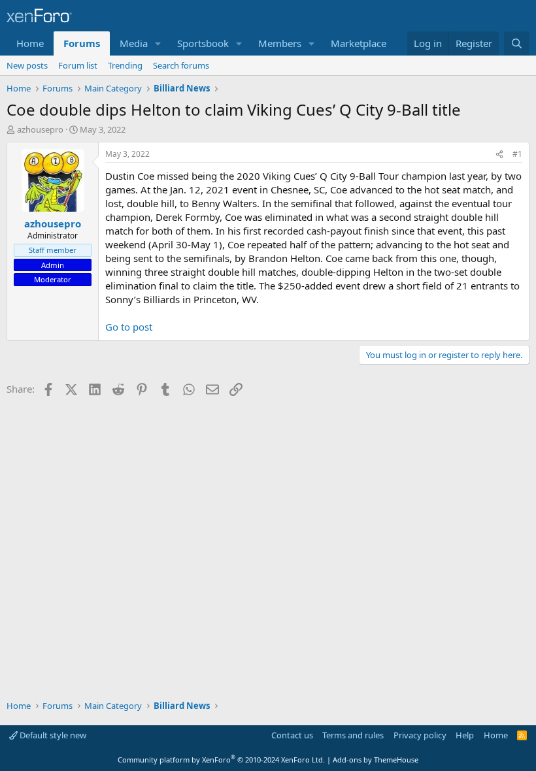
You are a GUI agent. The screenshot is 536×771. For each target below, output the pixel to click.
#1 (517, 153)
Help (465, 735)
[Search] (516, 43)
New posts (27, 65)
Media (134, 43)
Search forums (181, 65)
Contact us (292, 735)
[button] (158, 43)
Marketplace (358, 43)
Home (30, 43)
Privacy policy (420, 735)
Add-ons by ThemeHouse (375, 759)
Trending (125, 65)
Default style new (52, 735)
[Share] (499, 154)
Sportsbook (203, 43)
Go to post (128, 326)
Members (279, 43)
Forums (81, 43)
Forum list (77, 65)
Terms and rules (353, 735)
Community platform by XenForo (221, 759)
